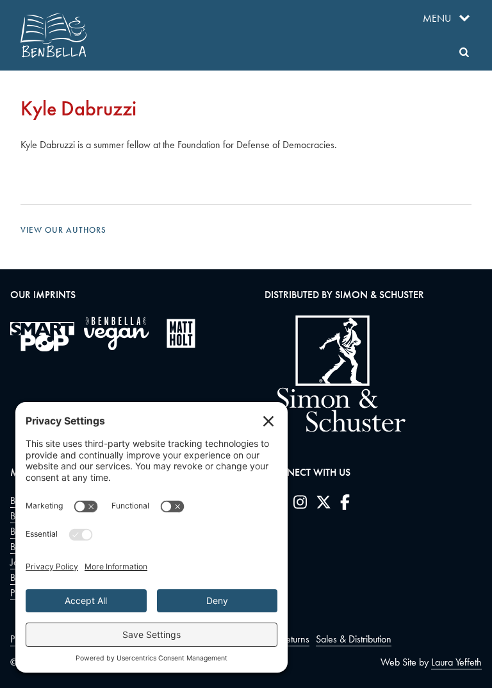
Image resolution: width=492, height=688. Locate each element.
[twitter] (323, 504)
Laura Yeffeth (456, 662)
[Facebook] (345, 504)
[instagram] (300, 504)
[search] (464, 52)
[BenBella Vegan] (116, 333)
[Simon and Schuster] (335, 428)
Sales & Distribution (353, 639)
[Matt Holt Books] (181, 333)
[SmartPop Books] (42, 336)
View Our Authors (63, 229)
